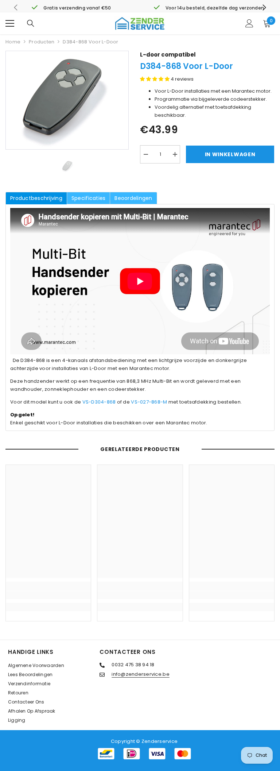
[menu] (9, 23)
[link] (71, 8)
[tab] (36, 198)
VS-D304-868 (99, 401)
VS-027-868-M (149, 401)
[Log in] (249, 23)
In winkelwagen (230, 154)
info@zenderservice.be (140, 674)
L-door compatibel (168, 54)
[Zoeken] (30, 23)
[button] (155, 79)
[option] (67, 100)
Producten (41, 41)
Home (12, 41)
